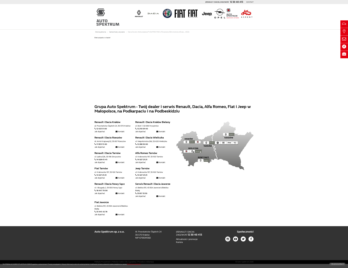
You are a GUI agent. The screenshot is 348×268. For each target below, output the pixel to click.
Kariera (179, 242)
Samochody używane (117, 32)
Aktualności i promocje (187, 239)
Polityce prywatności (134, 264)
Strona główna (100, 32)
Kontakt (250, 2)
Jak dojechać (99, 131)
